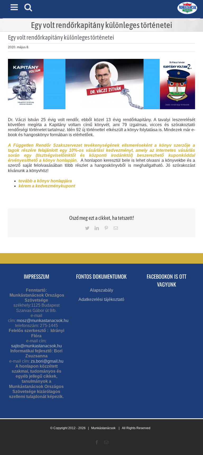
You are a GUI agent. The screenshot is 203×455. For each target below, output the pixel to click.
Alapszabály (101, 290)
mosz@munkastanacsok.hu (42, 320)
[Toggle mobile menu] (15, 7)
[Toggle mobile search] (28, 7)
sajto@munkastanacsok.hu (36, 346)
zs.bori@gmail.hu (47, 361)
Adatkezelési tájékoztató (101, 299)
